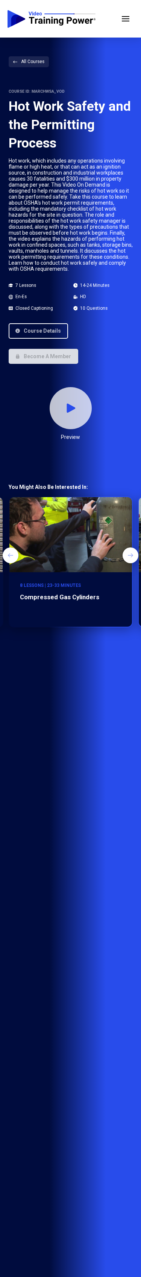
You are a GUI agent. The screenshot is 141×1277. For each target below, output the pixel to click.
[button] (125, 19)
